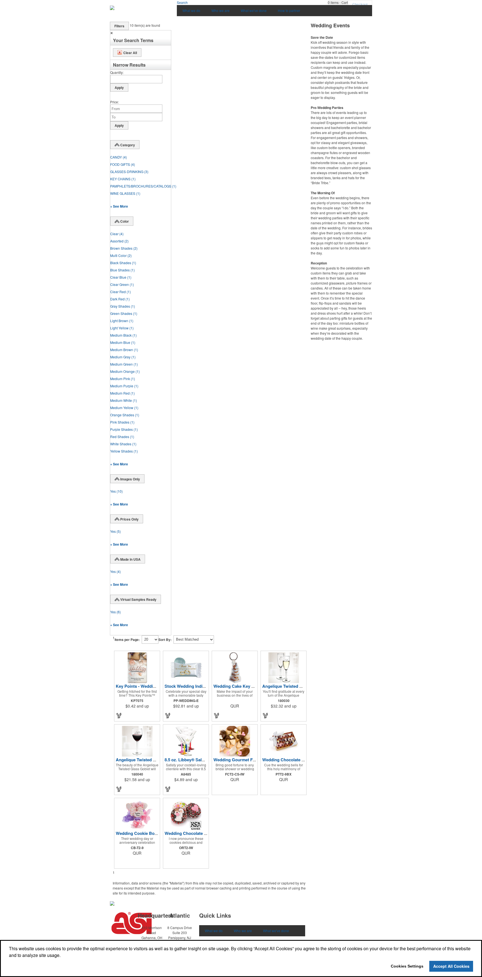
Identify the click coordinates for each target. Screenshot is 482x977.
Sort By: (165, 639)
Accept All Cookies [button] (451, 966)
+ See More (119, 206)
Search (182, 2)
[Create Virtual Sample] (119, 715)
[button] (338, 2)
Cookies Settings (407, 966)
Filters (119, 25)
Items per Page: (127, 639)
